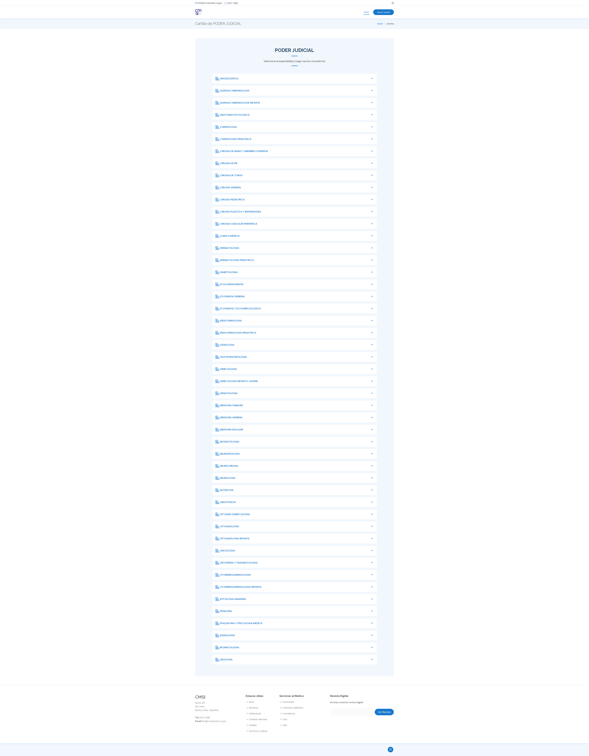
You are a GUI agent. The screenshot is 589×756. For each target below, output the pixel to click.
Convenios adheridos (293, 708)
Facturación (288, 702)
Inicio (366, 12)
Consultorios (289, 713)
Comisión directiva (258, 719)
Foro (285, 719)
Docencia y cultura (258, 731)
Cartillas (253, 725)
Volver (380, 23)
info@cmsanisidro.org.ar (210, 3)
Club (285, 725)
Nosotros (253, 708)
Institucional (255, 713)
